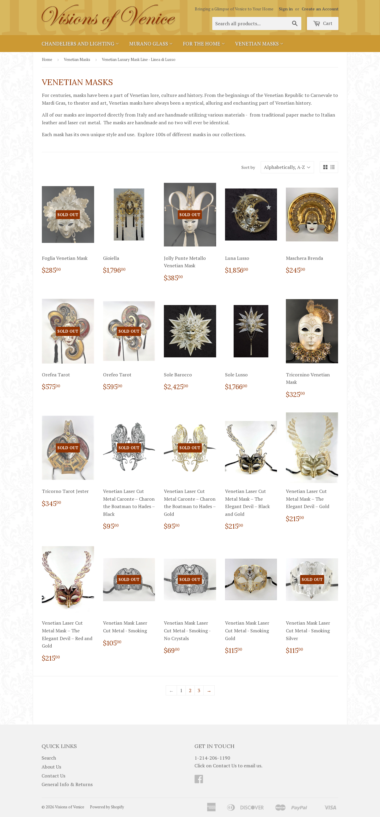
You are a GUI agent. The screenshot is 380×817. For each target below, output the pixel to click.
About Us (51, 766)
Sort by (248, 167)
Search (49, 758)
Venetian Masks (257, 43)
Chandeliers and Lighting (78, 43)
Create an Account (320, 9)
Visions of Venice (69, 807)
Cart (327, 23)
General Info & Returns (67, 784)
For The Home (202, 43)
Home (47, 59)
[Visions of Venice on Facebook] (198, 780)
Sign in (286, 9)
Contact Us (53, 775)
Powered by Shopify (107, 807)
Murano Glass (149, 43)
